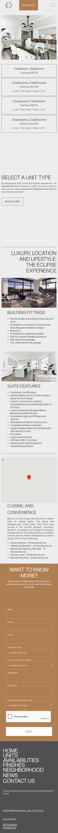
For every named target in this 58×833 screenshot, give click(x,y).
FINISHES (14, 765)
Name (9, 609)
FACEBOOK (9, 827)
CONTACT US (19, 781)
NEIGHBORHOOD (23, 769)
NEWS (10, 775)
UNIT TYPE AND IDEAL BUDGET (19, 660)
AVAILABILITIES (21, 760)
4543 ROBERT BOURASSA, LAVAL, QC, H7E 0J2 (23, 811)
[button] (7, 37)
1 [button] (21, 57)
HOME (10, 750)
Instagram (10, 824)
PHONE (10, 635)
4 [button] (36, 57)
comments (12, 685)
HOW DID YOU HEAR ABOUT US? (19, 700)
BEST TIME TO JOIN (14, 647)
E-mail (10, 622)
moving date (12, 673)
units (10, 755)
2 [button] (26, 57)
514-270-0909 (9, 819)
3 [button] (31, 57)
